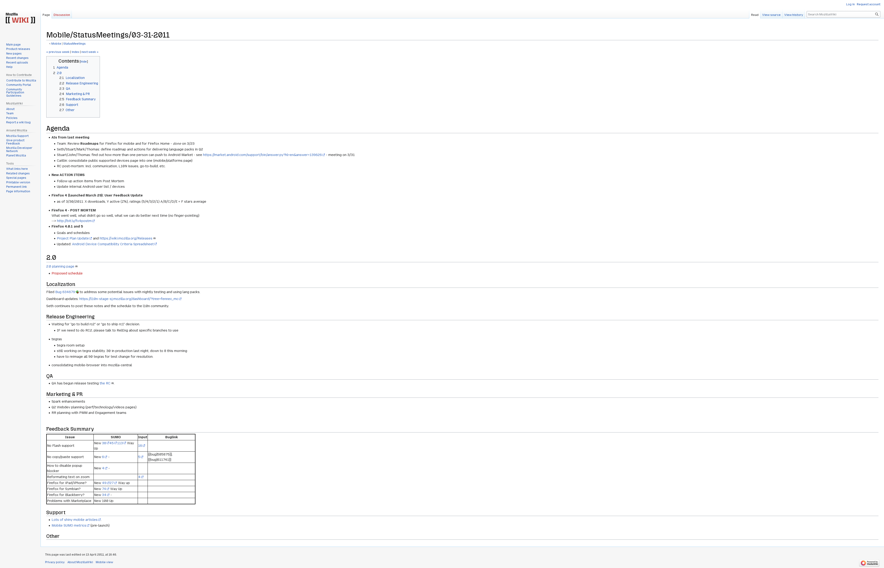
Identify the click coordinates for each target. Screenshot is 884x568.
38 (104, 443)
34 (104, 495)
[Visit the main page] (20, 18)
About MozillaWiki (80, 562)
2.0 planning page (60, 266)
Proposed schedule (67, 273)
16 (140, 446)
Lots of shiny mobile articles (75, 520)
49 (104, 483)
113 (120, 443)
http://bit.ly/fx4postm (74, 221)
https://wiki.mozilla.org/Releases (126, 238)
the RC (105, 383)
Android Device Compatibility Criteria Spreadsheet (113, 244)
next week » (90, 52)
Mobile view (104, 562)
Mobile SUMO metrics (69, 525)
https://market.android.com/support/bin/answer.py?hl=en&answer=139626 (262, 155)
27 (112, 483)
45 (111, 443)
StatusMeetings (74, 43)
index (75, 52)
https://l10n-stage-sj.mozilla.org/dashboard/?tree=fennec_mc (128, 299)
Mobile (56, 43)
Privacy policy (55, 562)
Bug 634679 (65, 292)
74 (104, 489)
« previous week (58, 52)
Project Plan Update (73, 238)
